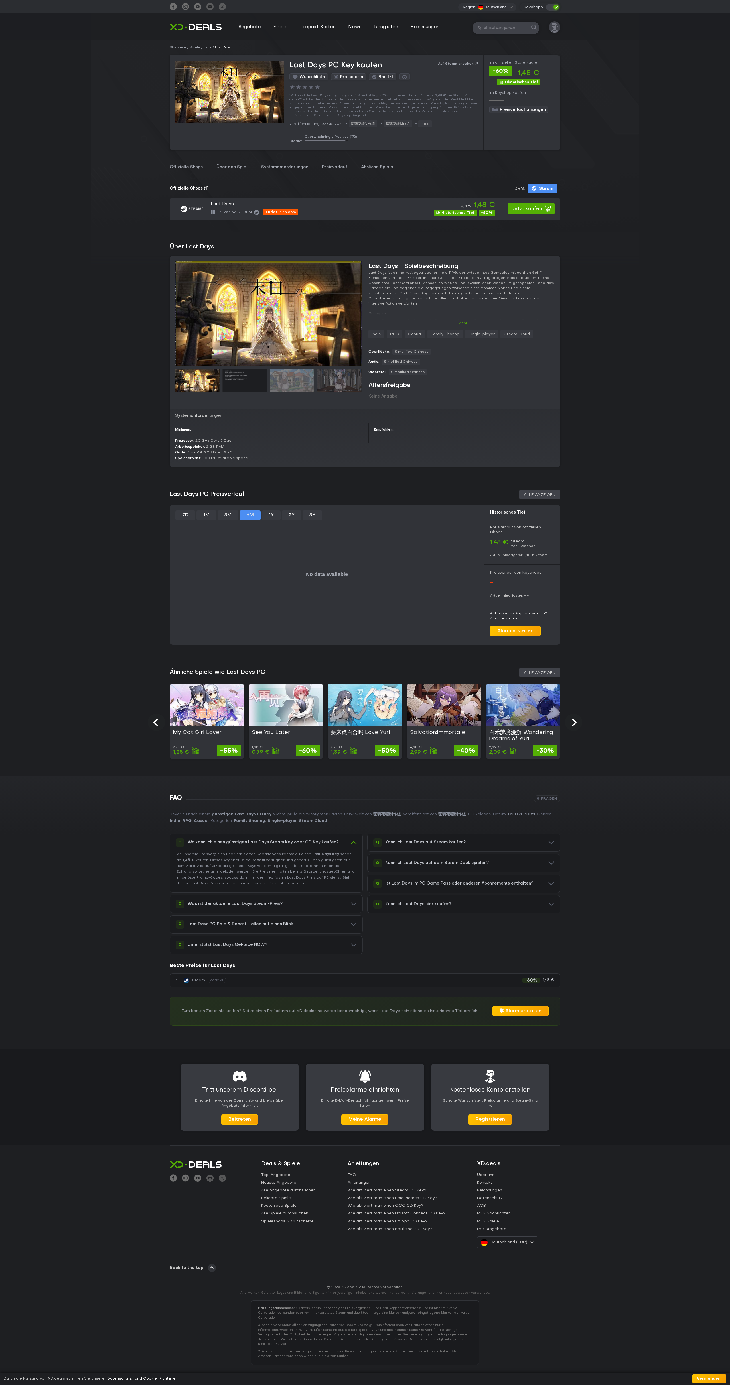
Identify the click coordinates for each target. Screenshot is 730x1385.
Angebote (249, 27)
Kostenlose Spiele (279, 1206)
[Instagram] (185, 7)
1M (206, 515)
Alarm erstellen (515, 631)
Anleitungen (359, 1183)
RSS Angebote (491, 1229)
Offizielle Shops (186, 167)
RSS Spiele (488, 1221)
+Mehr (461, 323)
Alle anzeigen (539, 495)
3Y (312, 515)
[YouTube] (197, 7)
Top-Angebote (275, 1175)
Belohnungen (425, 27)
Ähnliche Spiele (377, 167)
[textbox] (492, 7)
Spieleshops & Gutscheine (287, 1221)
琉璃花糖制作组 (363, 124)
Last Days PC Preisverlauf (207, 494)
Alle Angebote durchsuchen (288, 1190)
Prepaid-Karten (318, 27)
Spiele (280, 27)
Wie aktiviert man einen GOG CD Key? (385, 1206)
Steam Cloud (517, 334)
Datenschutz (490, 1198)
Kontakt (484, 1183)
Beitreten (239, 1119)
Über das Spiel (232, 167)
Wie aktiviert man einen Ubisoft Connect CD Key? (396, 1213)
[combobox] (495, 7)
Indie (425, 124)
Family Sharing (445, 334)
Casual (415, 334)
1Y (271, 515)
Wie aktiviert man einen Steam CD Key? (387, 1190)
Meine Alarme (364, 1119)
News (355, 27)
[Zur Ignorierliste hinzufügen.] (404, 76)
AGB (481, 1206)
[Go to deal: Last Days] (365, 209)
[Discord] (210, 7)
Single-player (482, 334)
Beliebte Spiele (276, 1198)
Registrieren (490, 1119)
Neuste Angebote (278, 1183)
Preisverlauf (334, 167)
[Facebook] (173, 7)
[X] (222, 7)
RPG (394, 334)
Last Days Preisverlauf (211, 883)
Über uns (485, 1175)
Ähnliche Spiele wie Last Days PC (217, 672)
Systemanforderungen (284, 167)
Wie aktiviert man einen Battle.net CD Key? (390, 1229)
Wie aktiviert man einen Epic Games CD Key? (392, 1198)
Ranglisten (386, 27)
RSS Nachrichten (494, 1213)
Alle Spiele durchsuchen (284, 1213)
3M (228, 515)
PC (326, 877)
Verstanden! (709, 1378)
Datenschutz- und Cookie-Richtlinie (141, 1378)
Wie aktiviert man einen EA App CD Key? (387, 1221)
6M (250, 515)
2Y (292, 515)
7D (185, 515)
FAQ (352, 1175)
